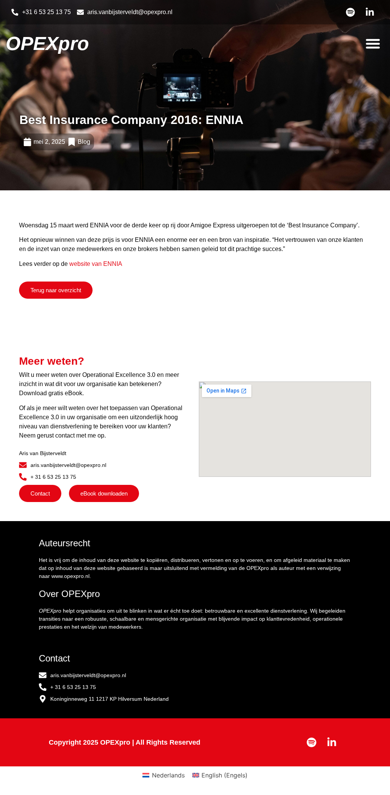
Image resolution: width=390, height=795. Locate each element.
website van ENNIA (95, 264)
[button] (372, 43)
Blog (84, 141)
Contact (54, 658)
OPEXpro (47, 43)
